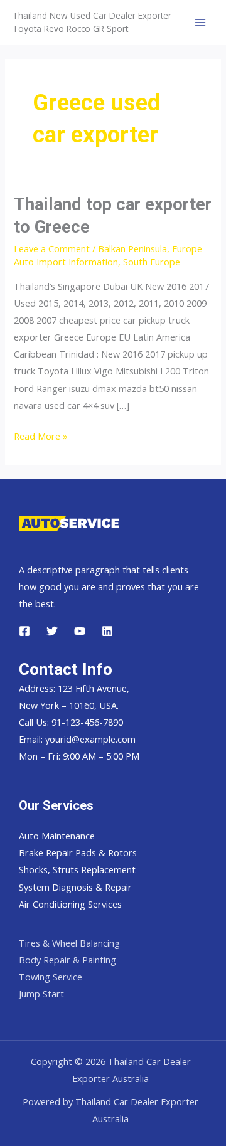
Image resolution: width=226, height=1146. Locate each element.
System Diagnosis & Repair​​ (75, 887)
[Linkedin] (107, 631)
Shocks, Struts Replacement (77, 869)
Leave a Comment (52, 248)
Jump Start (41, 993)
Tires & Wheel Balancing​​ (69, 942)
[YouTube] (79, 631)
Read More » (41, 437)
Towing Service (50, 976)
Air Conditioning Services (70, 904)
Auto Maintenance (57, 835)
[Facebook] (24, 631)
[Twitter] (52, 631)
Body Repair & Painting (67, 959)
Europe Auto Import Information (108, 255)
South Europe (151, 261)
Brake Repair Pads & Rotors (78, 852)
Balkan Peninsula (132, 248)
